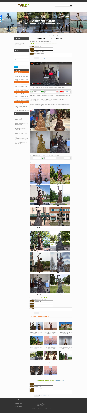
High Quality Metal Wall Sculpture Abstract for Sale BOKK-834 (21, 79)
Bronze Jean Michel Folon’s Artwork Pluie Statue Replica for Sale (21, 105)
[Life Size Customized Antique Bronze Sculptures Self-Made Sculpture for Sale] (50, 370)
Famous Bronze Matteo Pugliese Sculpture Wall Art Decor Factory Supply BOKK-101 (21, 76)
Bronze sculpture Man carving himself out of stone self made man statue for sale (22, 100)
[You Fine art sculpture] (23, 5)
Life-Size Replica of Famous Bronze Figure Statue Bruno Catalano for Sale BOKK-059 (21, 83)
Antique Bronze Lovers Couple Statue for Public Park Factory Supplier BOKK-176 (21, 107)
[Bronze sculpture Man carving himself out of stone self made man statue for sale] (65, 355)
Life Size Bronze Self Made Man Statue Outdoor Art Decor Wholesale (21, 93)
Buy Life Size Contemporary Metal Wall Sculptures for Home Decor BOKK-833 (21, 80)
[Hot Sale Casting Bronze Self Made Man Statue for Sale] (50, 355)
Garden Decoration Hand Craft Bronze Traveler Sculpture (21, 86)
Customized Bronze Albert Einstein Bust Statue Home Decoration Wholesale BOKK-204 (21, 109)
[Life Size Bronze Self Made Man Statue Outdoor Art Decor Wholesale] (36, 355)
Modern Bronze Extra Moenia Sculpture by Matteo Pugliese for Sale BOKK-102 (21, 74)
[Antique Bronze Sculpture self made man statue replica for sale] (65, 340)
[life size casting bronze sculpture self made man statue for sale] (36, 370)
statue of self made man (38, 35)
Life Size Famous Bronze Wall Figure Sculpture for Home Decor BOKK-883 (20, 78)
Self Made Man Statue (18, 92)
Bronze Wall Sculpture (35, 10)
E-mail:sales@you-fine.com (66, 1)
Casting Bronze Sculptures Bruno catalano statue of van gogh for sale (21, 90)
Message (32, 35)
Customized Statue (59, 10)
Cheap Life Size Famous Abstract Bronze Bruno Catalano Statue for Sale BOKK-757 (21, 88)
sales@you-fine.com (20, 40)
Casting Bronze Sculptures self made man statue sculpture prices (21, 99)
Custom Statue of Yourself (18, 406)
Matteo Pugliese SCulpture (18, 402)
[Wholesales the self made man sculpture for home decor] (36, 340)
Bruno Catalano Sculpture (18, 403)
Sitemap (58, 408)
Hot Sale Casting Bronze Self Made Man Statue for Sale (21, 95)
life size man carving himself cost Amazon (21, 138)
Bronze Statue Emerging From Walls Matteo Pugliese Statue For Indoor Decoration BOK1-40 (22, 75)
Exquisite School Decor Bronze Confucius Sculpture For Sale (21, 103)
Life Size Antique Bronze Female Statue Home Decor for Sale (21, 106)
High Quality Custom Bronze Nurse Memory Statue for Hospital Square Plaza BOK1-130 (22, 110)
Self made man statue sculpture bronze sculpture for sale (21, 98)
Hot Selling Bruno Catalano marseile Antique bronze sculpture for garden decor (22, 89)
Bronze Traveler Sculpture (19, 82)
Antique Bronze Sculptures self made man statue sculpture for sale (21, 96)
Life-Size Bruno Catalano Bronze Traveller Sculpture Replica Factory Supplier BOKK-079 (21, 85)
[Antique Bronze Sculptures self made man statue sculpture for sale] (50, 340)
